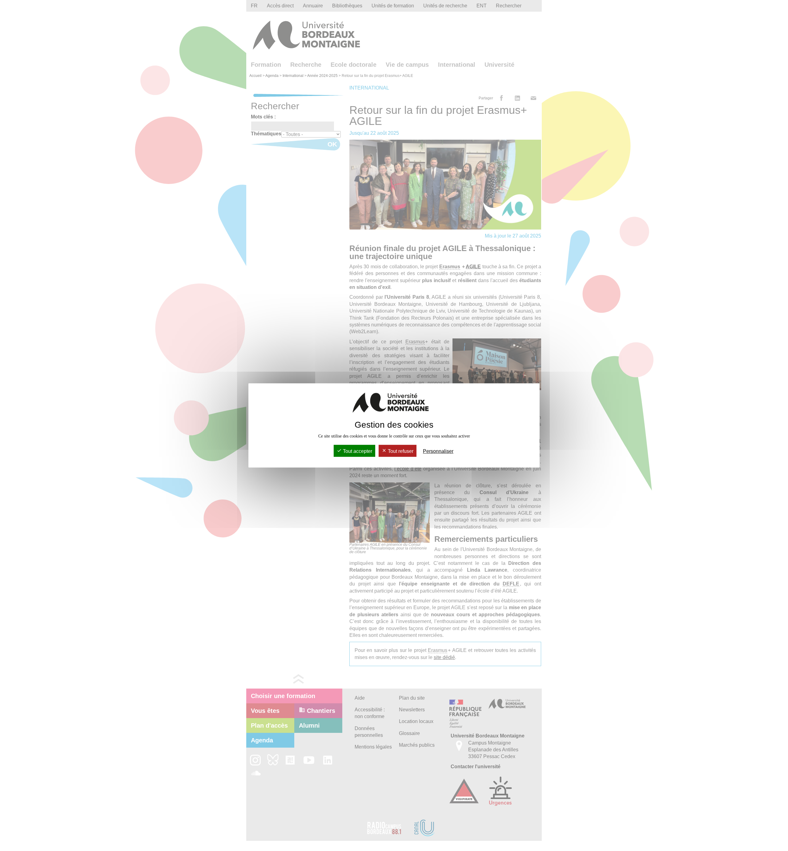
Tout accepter (357, 451)
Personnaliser (438, 451)
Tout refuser (400, 451)
